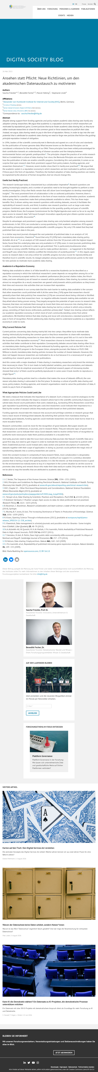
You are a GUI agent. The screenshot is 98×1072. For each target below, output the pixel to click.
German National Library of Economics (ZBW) (15, 111)
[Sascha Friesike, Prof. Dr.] (49, 594)
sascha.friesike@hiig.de (31, 113)
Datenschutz (72, 1067)
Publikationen (88, 9)
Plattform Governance (42, 756)
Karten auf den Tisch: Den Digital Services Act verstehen (28, 848)
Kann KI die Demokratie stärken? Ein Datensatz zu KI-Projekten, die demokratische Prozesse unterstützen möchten (45, 1003)
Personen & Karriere (69, 9)
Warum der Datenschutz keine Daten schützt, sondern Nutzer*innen (33, 924)
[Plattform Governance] (49, 741)
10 (19, 239)
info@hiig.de (42, 574)
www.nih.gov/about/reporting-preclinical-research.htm (64, 485)
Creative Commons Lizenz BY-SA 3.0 (81, 1069)
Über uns (41, 9)
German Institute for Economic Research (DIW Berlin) (17, 108)
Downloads (54, 1067)
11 (76, 251)
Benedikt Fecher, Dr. (35, 647)
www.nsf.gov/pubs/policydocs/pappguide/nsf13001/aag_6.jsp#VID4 (33, 494)
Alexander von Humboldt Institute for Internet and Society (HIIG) (31, 101)
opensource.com (31, 551)
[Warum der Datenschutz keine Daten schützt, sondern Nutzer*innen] (49, 893)
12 (39, 340)
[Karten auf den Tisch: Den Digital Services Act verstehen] (49, 816)
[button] (5, 559)
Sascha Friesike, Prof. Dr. (37, 610)
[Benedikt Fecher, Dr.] (49, 632)
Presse (84, 4)
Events (61, 15)
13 (14, 373)
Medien (70, 15)
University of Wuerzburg (9, 105)
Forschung (52, 9)
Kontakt (90, 4)
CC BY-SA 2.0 (44, 551)
